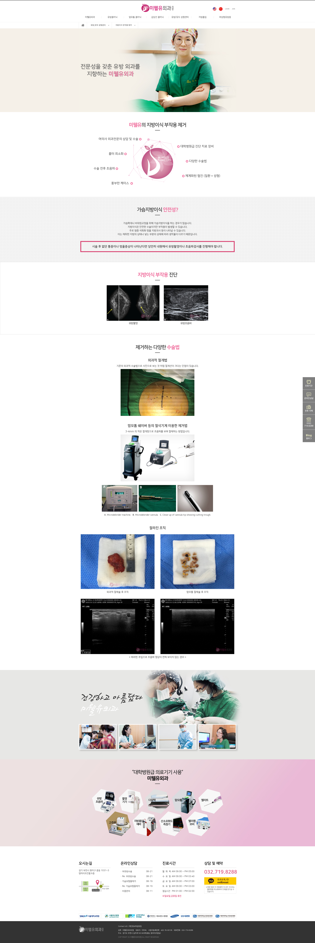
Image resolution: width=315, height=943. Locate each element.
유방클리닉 (112, 17)
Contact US (122, 926)
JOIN (233, 9)
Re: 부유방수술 (129, 876)
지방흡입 (202, 17)
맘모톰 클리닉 (135, 17)
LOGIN (227, 9)
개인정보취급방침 (135, 926)
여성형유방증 (225, 17)
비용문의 (126, 891)
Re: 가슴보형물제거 (131, 886)
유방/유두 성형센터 (180, 17)
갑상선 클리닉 (157, 17)
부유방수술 (127, 871)
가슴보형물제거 (129, 881)
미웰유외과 (90, 17)
